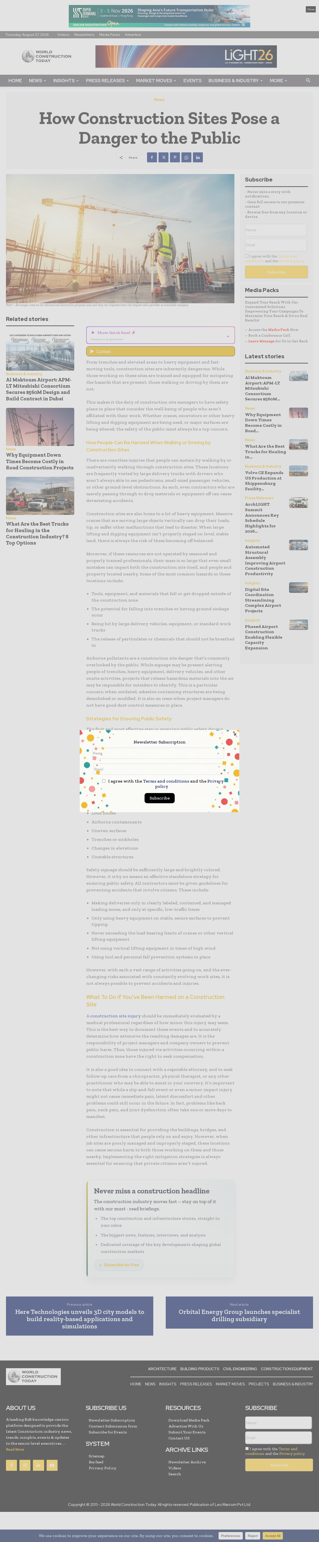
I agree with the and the (165, 784)
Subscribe (160, 798)
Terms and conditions (166, 781)
